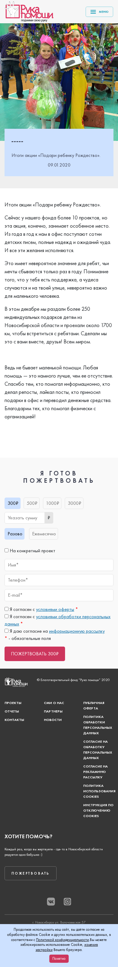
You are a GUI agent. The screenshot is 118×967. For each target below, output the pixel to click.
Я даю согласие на (56, 631)
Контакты (14, 719)
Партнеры (53, 711)
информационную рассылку (77, 631)
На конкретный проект (31, 550)
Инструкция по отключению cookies (98, 810)
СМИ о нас (54, 702)
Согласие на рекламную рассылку (95, 772)
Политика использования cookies (99, 791)
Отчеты (12, 711)
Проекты (13, 702)
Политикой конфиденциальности (62, 939)
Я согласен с (43, 609)
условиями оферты (55, 609)
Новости (53, 719)
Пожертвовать (30, 873)
